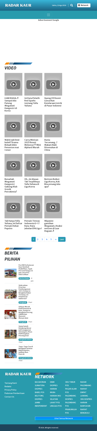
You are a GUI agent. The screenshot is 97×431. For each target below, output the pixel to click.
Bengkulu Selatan (25, 339)
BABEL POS (39, 392)
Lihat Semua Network (63, 418)
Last (62, 239)
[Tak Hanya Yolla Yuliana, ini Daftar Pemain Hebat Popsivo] (13, 207)
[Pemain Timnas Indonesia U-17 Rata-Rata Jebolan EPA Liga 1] (33, 207)
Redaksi (8, 386)
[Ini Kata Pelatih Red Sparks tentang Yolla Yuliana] (33, 84)
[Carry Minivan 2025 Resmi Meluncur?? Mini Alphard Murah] (33, 126)
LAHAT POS (55, 402)
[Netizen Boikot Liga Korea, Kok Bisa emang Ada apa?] (53, 165)
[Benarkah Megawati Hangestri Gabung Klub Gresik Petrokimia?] (13, 165)
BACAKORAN (40, 382)
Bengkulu (22, 302)
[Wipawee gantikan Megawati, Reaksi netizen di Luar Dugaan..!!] (53, 207)
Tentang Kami (11, 383)
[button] (71, 5)
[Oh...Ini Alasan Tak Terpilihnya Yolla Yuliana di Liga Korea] (33, 165)
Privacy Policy (10, 390)
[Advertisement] (48, 41)
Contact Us (9, 397)
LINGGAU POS (56, 406)
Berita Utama (24, 278)
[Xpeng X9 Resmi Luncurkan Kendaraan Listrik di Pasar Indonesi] (53, 84)
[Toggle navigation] (48, 14)
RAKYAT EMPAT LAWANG (84, 392)
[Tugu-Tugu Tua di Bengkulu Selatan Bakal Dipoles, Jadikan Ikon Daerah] (11, 353)
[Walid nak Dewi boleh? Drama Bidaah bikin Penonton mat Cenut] (13, 126)
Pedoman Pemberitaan (15, 393)
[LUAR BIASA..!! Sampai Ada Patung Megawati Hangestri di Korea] (13, 84)
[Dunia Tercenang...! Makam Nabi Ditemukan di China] (53, 126)
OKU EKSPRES (86, 399)
